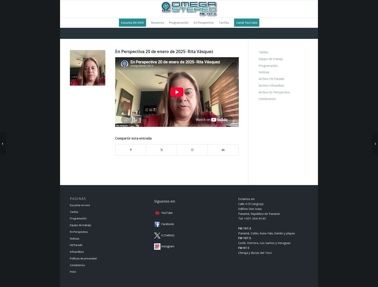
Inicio (73, 271)
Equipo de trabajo (271, 59)
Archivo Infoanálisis (271, 85)
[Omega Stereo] (189, 9)
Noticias (264, 72)
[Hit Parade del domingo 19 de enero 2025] (3, 143)
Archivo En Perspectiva (274, 92)
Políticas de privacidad (83, 258)
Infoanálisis (77, 251)
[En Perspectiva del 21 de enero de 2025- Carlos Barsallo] (375, 143)
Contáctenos (267, 99)
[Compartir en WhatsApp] (192, 149)
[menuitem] (132, 23)
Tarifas (263, 52)
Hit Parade (76, 245)
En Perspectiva (79, 232)
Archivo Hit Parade (271, 79)
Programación (268, 65)
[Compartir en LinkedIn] (223, 149)
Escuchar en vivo (80, 205)
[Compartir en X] (161, 149)
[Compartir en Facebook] (130, 149)
